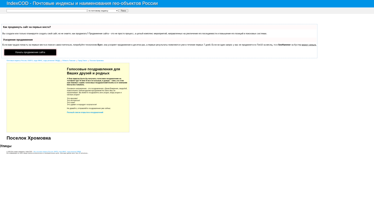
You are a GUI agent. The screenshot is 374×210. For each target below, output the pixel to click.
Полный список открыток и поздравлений (85, 112)
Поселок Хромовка (97, 60)
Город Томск (82, 60)
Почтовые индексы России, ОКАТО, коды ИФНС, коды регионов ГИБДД (33, 60)
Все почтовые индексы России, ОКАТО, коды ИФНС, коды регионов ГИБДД (57, 151)
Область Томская (68, 60)
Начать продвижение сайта (30, 52)
